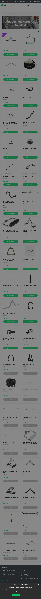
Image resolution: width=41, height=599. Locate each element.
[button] (20, 597)
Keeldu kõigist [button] (25, 594)
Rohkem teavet (30, 587)
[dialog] (20, 299)
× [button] (39, 584)
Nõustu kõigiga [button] (16, 594)
